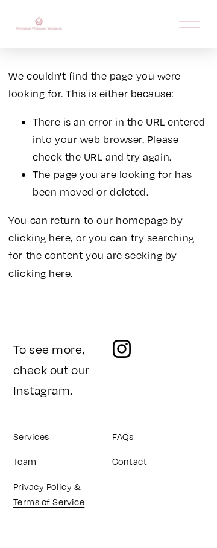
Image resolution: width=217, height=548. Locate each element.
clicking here (39, 237)
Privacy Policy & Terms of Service (49, 494)
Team (25, 461)
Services (31, 436)
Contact (130, 461)
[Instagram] (121, 348)
